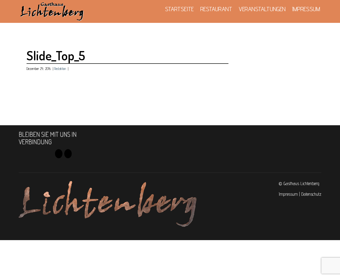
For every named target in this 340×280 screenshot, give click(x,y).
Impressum (306, 9)
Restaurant (216, 9)
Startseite (179, 9)
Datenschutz (311, 194)
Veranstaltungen (262, 9)
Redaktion (60, 68)
